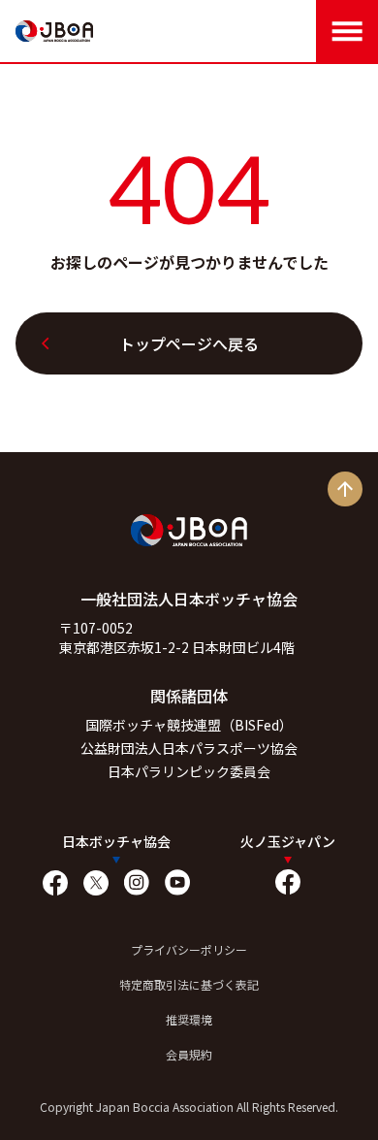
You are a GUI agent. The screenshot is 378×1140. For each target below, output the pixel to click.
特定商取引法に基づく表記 (189, 984)
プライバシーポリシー (189, 949)
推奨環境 (189, 1019)
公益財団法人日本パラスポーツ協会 (189, 748)
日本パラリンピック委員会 (189, 771)
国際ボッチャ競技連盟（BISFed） (189, 724)
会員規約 (189, 1054)
